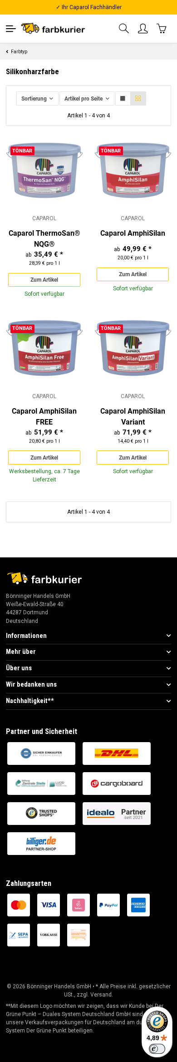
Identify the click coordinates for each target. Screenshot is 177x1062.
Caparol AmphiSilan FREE (44, 416)
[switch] (157, 1049)
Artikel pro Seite (83, 99)
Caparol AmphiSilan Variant (132, 416)
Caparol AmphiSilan (132, 233)
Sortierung (34, 99)
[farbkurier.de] (55, 28)
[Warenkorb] (162, 28)
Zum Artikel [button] (44, 280)
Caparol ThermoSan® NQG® (44, 238)
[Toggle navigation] (11, 28)
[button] (124, 29)
